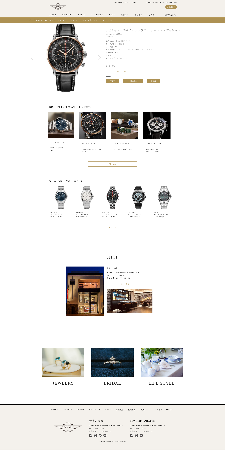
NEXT (153, 81)
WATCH (52, 15)
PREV (112, 81)
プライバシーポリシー (164, 410)
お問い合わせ (170, 15)
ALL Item (112, 227)
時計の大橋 (121, 71)
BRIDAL (81, 15)
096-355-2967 (142, 428)
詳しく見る (125, 284)
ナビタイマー (61, 20)
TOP (29, 20)
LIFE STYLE (162, 383)
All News (112, 164)
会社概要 (139, 15)
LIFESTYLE (97, 15)
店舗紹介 (125, 15)
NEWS (112, 15)
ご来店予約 (171, 7)
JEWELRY (67, 15)
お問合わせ (133, 81)
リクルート (153, 15)
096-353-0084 (119, 275)
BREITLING (48, 20)
